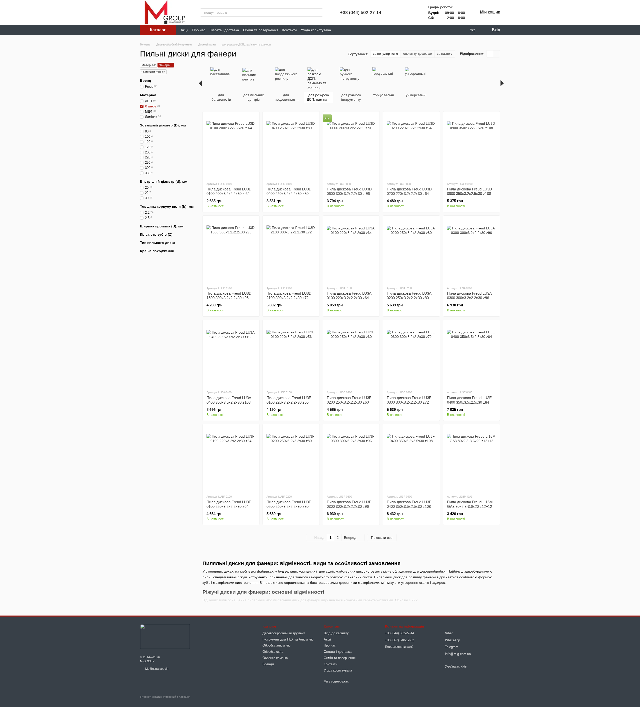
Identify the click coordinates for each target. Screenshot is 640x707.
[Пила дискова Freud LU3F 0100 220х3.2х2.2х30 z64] (231, 459)
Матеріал (148, 95)
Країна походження (157, 251)
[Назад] (200, 83)
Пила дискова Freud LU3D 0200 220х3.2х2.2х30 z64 (409, 191)
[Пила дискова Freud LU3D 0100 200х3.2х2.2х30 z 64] (231, 146)
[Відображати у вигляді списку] (496, 53)
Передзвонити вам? (399, 647)
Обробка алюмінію (276, 645)
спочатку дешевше (417, 53)
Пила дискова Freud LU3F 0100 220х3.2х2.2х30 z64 (228, 504)
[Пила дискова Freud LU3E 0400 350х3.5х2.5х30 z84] (471, 355)
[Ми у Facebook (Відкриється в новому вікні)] (338, 30)
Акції (184, 30)
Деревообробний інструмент (283, 633)
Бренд (145, 80)
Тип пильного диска (157, 243)
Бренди (268, 664)
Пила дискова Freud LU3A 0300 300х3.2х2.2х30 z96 (469, 295)
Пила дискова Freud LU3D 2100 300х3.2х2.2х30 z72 (289, 295)
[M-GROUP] (165, 636)
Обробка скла (272, 652)
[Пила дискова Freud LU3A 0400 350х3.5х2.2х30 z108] (231, 355)
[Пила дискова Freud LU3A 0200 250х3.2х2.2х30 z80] (411, 250)
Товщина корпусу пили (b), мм (167, 206)
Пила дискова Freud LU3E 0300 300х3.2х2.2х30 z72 (409, 400)
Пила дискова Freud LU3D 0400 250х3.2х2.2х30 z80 (289, 191)
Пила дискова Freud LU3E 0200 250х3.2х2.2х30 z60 (349, 400)
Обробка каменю (275, 658)
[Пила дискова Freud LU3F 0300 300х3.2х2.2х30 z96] (351, 459)
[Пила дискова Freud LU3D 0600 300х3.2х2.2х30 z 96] (351, 146)
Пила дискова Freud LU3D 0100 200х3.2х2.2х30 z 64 (229, 191)
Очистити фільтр (153, 72)
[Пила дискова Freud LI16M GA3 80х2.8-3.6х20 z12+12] (471, 459)
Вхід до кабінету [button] (336, 633)
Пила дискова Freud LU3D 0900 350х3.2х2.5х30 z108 (469, 191)
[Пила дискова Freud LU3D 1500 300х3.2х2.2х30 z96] (231, 250)
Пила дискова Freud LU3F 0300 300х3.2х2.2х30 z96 (349, 504)
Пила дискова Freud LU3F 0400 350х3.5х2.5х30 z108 (409, 504)
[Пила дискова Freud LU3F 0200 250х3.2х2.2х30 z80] (291, 459)
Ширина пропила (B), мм (161, 226)
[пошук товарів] (319, 12)
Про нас (199, 30)
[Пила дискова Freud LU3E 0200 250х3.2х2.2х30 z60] (351, 355)
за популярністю (385, 53)
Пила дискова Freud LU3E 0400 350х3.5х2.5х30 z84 (469, 400)
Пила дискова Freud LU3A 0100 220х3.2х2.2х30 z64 (349, 295)
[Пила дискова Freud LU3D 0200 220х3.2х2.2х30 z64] (411, 146)
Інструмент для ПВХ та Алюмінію (288, 639)
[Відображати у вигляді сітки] (489, 53)
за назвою (444, 53)
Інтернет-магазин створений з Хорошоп (165, 696)
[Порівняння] (400, 12)
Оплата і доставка (224, 30)
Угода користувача (316, 30)
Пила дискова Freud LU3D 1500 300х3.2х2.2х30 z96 (229, 295)
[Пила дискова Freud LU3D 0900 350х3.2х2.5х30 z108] (471, 146)
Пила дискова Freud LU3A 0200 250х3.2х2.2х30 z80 (409, 295)
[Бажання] (413, 12)
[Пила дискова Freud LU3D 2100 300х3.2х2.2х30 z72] (291, 250)
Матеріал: (149, 65)
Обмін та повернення (260, 30)
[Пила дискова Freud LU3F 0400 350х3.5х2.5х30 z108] (411, 459)
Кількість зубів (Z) (156, 234)
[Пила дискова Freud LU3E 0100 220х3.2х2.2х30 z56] (291, 355)
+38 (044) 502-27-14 (360, 12)
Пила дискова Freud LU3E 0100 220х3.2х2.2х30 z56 (288, 400)
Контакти (289, 30)
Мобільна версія (156, 669)
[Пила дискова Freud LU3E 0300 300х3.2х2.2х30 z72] (411, 355)
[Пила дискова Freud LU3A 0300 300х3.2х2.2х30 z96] (471, 250)
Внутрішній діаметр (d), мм (163, 181)
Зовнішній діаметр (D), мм (163, 125)
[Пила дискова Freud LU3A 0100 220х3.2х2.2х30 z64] (351, 250)
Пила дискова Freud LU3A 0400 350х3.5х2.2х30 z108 (228, 400)
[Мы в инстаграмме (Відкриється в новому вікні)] (350, 30)
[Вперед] (502, 83)
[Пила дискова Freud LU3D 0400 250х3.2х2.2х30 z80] (291, 146)
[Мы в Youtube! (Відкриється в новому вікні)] (344, 30)
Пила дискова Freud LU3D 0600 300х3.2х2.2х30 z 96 (349, 191)
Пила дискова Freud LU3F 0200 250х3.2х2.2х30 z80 (288, 504)
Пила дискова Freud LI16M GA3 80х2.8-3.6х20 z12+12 (470, 504)
